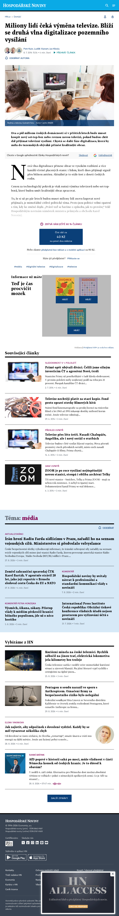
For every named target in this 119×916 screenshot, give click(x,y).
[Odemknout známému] (112, 16)
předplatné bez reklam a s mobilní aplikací (63, 249)
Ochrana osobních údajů (47, 870)
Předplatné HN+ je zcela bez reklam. (98, 347)
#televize (72, 266)
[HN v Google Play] (15, 857)
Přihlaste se (73, 258)
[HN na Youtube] (46, 842)
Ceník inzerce (11, 889)
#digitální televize (35, 266)
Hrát (65, 299)
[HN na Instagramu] (32, 842)
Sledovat (83, 155)
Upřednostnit (105, 155)
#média (18, 266)
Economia (10, 880)
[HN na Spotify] (41, 842)
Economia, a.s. (25, 826)
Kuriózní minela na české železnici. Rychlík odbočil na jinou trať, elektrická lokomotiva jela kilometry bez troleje (77, 656)
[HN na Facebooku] (27, 842)
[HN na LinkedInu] (37, 842)
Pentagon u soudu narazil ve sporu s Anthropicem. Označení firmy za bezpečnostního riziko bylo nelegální (72, 691)
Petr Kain (28, 48)
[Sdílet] (105, 16)
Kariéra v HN (11, 885)
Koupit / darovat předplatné (90, 870)
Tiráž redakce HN (13, 875)
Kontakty (9, 870)
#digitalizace (56, 266)
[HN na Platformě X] (23, 842)
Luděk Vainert (41, 48)
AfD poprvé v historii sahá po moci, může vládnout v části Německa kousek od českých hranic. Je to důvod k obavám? (71, 763)
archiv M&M (48, 123)
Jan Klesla (55, 48)
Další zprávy (59, 798)
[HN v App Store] (37, 857)
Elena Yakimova (14, 722)
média (30, 518)
